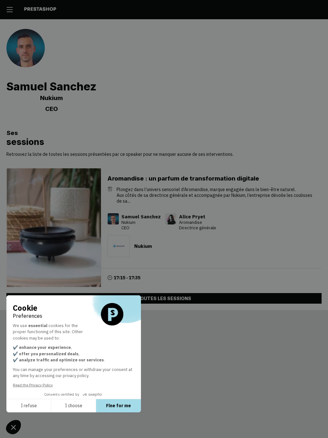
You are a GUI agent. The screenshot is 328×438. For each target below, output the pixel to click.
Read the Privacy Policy (33, 385)
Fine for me (118, 406)
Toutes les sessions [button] (164, 298)
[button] (9, 9)
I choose (73, 406)
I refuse (29, 406)
